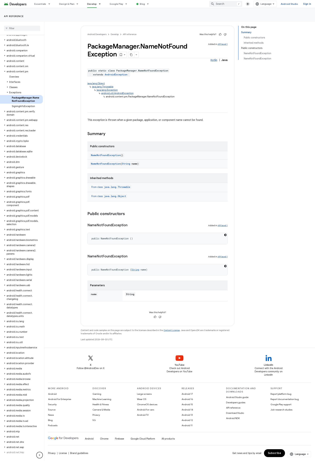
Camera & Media (101, 409)
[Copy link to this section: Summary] (108, 134)
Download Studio (235, 412)
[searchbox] (22, 28)
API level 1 (223, 44)
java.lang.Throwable (102, 86)
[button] (21, 40)
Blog (142, 3)
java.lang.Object (96, 83)
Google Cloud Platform (143, 438)
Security (52, 404)
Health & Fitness (101, 404)
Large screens (144, 393)
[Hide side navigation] (39, 455)
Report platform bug (281, 393)
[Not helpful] (225, 34)
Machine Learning (102, 399)
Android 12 (187, 420)
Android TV (143, 414)
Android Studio (289, 3)
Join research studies (281, 409)
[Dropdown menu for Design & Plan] (78, 4)
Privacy (96, 414)
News (51, 414)
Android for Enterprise (59, 399)
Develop (92, 3)
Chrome (104, 438)
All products (168, 438)
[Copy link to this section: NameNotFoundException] (130, 225)
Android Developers (96, 34)
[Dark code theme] (225, 235)
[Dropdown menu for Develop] (101, 4)
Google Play (116, 3)
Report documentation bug (285, 399)
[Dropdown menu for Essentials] (50, 4)
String (126, 163)
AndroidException (116, 74)
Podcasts (52, 425)
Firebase (119, 438)
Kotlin (213, 60)
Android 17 (187, 393)
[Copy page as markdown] (131, 55)
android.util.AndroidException (117, 93)
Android (52, 393)
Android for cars (145, 409)
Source (51, 409)
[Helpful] (220, 34)
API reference (14, 16)
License (63, 453)
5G (94, 420)
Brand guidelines (79, 453)
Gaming (97, 393)
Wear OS (141, 399)
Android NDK (233, 418)
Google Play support (281, 404)
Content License (172, 330)
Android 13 (187, 414)
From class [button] (110, 187)
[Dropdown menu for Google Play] (127, 4)
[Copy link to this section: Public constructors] (128, 214)
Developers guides (235, 402)
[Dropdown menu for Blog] (149, 4)
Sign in (307, 3)
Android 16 (187, 399)
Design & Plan (66, 3)
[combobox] (225, 4)
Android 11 (187, 425)
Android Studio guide (237, 397)
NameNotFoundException (106, 155)
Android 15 (187, 404)
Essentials (40, 3)
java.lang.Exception (107, 90)
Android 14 (187, 409)
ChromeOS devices (147, 404)
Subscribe (274, 453)
